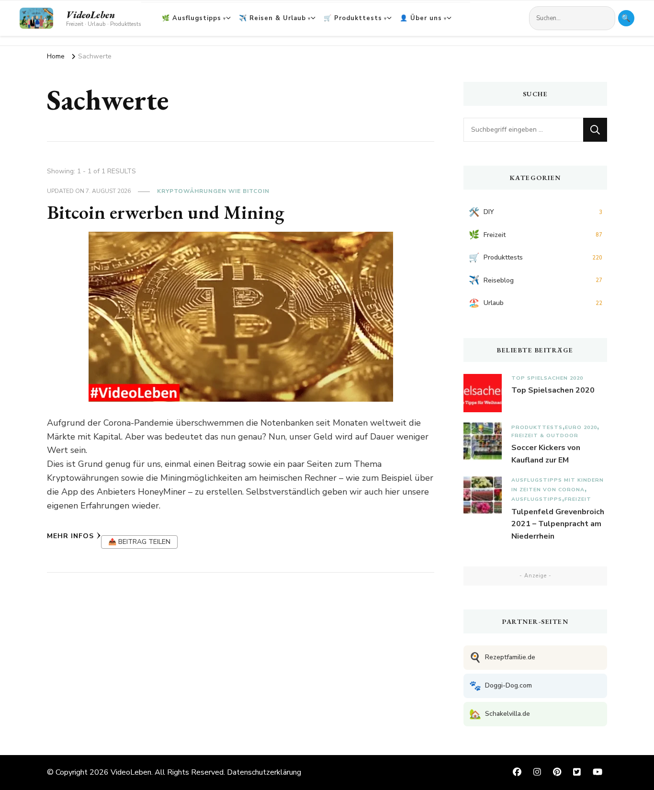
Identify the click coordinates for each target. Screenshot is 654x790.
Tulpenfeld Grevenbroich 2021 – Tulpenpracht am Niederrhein (557, 524)
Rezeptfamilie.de (502, 657)
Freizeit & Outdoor (544, 435)
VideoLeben (90, 15)
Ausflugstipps (536, 499)
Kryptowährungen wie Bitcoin (213, 191)
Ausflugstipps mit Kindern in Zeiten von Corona (557, 484)
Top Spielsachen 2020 (547, 378)
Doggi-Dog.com (500, 685)
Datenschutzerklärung (264, 772)
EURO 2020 (581, 427)
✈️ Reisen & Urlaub (272, 18)
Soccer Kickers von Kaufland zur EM (545, 453)
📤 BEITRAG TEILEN (139, 541)
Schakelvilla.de (499, 714)
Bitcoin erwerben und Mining (165, 212)
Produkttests (537, 427)
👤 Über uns (421, 18)
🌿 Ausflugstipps (191, 18)
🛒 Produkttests (353, 18)
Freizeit (577, 499)
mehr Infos (70, 536)
